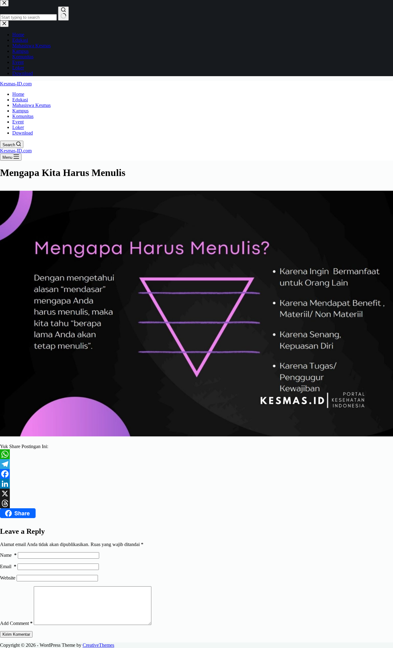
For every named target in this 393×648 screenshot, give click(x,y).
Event (18, 121)
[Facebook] (196, 474)
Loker (18, 127)
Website (7, 577)
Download (22, 132)
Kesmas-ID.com (16, 83)
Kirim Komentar (16, 634)
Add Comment (16, 623)
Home (18, 94)
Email (8, 566)
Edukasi (20, 99)
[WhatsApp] (196, 454)
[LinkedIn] (196, 484)
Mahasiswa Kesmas (31, 105)
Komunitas (22, 116)
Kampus (20, 110)
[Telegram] (196, 464)
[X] (196, 493)
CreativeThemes (98, 645)
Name (8, 555)
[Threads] (196, 503)
